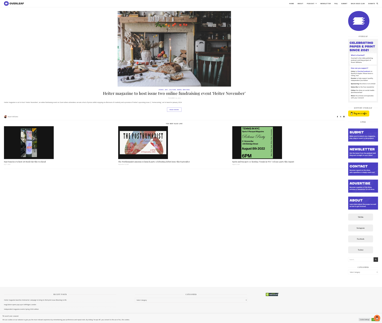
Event (161, 90)
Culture (172, 90)
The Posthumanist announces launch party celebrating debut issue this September (154, 162)
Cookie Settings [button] (364, 319)
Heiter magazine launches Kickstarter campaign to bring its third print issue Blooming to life (35, 300)
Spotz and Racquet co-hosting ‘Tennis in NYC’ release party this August (263, 162)
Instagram (361, 228)
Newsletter (325, 3)
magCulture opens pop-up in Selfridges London (20, 305)
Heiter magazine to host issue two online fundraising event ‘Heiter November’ (174, 93)
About (300, 3)
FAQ (336, 3)
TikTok (360, 217)
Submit (344, 3)
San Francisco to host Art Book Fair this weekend (25, 162)
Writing (186, 90)
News (179, 90)
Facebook (360, 239)
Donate (371, 3)
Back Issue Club (358, 3)
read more (174, 110)
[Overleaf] (14, 3)
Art (166, 90)
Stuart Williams (13, 117)
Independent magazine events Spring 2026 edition (21, 309)
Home (291, 3)
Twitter (360, 250)
